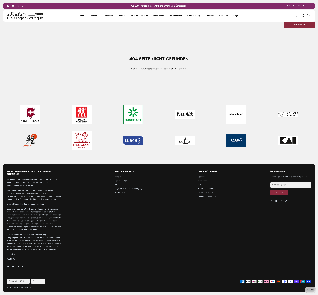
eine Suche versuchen (177, 69)
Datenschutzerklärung (207, 192)
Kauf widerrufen (299, 25)
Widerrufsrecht (121, 192)
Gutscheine (209, 15)
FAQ (116, 184)
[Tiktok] (22, 6)
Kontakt (118, 177)
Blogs (235, 15)
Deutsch (306, 6)
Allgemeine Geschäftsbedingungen (129, 188)
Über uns (201, 177)
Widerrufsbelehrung (206, 188)
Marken (93, 15)
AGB (200, 184)
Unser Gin (223, 15)
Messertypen (107, 15)
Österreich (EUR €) (293, 6)
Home (82, 15)
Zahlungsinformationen (207, 196)
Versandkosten (121, 181)
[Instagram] (17, 6)
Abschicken (279, 192)
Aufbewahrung (193, 15)
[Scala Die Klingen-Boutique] (25, 15)
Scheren (121, 15)
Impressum (202, 181)
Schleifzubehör (175, 15)
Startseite (148, 69)
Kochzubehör (158, 15)
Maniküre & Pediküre (139, 15)
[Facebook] (8, 6)
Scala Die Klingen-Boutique (21, 287)
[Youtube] (13, 6)
